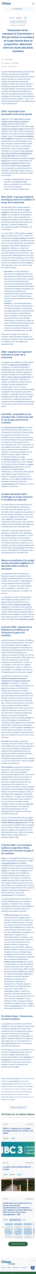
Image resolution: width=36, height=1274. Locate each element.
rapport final (18, 119)
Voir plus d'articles (18, 1244)
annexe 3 (12, 873)
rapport (25, 645)
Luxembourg (5, 1059)
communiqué (14, 1006)
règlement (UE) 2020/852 (19, 365)
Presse (9, 1267)
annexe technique (20, 238)
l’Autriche (27, 1057)
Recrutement (16, 1267)
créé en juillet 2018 (8, 156)
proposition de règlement (10, 163)
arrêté (21, 341)
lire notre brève (24, 165)
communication (8, 484)
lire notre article (18, 548)
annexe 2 (24, 870)
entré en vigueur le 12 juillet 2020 (19, 377)
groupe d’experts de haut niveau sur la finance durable (15, 121)
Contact (3, 1267)
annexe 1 (5, 870)
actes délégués (14, 1081)
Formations (24, 1267)
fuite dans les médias (26, 619)
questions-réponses (11, 459)
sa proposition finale (8, 863)
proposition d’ (13, 427)
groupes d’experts (8, 1083)
